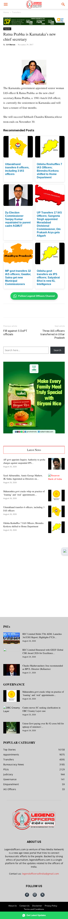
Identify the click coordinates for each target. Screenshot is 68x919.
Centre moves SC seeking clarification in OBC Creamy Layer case (41, 709)
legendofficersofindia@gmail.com (40, 873)
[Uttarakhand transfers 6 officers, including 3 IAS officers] (56, 511)
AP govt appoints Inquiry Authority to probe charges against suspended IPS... (24, 461)
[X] (24, 52)
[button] (5, 4)
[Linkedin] (39, 52)
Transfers (16, 12)
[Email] (47, 52)
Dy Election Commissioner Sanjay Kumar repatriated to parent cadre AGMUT (18, 219)
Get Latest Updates (36, 915)
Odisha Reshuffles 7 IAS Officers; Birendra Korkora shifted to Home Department (49, 171)
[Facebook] (17, 52)
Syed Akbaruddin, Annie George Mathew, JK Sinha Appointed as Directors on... (23, 477)
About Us (12, 905)
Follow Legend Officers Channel (36, 296)
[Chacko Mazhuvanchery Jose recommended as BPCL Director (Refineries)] (11, 670)
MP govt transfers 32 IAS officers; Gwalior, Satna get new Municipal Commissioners (18, 277)
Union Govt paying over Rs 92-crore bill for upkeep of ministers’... (43, 725)
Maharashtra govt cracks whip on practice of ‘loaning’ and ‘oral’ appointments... (24, 493)
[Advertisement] (34, 572)
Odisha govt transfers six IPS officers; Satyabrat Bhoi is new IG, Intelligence (48, 277)
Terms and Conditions (34, 909)
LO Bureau (10, 44)
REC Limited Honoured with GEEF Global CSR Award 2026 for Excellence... (42, 651)
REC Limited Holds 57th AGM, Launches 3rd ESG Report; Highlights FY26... (42, 635)
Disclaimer (37, 905)
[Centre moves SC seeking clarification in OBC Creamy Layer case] (11, 712)
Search (57, 350)
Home (6, 12)
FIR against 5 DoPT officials (15, 332)
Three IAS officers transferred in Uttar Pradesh (52, 334)
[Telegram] (55, 52)
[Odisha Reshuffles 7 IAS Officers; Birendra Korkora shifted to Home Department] (56, 527)
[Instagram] (35, 895)
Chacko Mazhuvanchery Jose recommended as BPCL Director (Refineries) (42, 667)
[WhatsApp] (32, 52)
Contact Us (24, 905)
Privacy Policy (51, 905)
